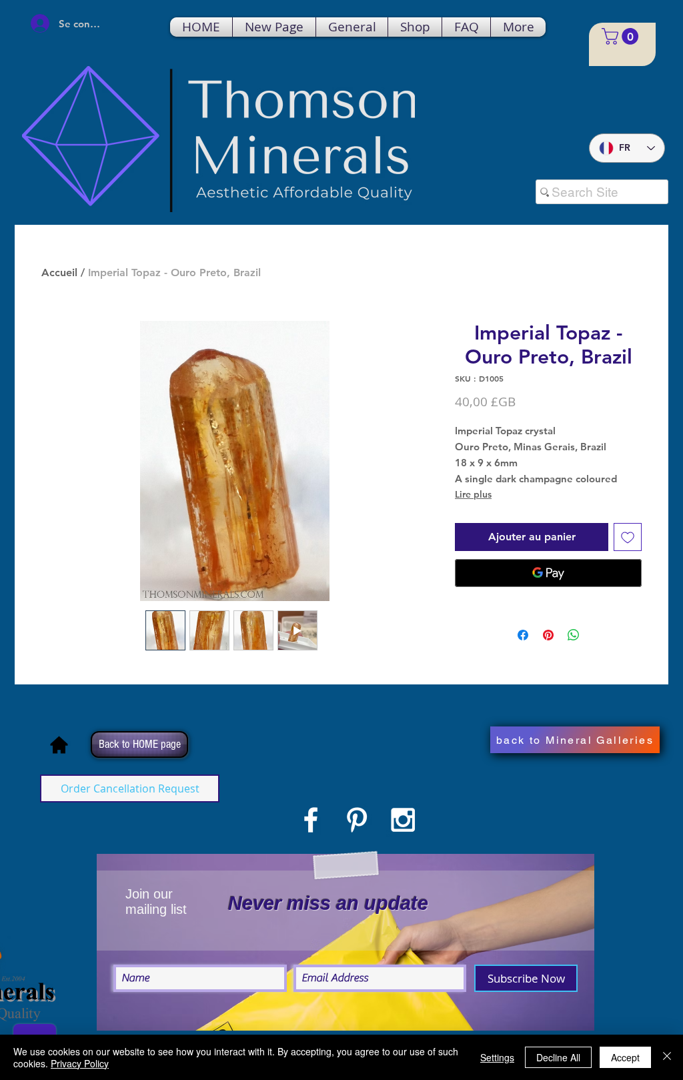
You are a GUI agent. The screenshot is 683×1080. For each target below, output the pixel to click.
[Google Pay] (548, 573)
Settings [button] (497, 1057)
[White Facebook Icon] (310, 820)
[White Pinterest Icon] (357, 820)
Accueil (59, 272)
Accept (625, 1057)
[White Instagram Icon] (403, 820)
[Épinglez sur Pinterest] (548, 635)
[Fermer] (667, 1057)
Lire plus (473, 494)
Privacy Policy (80, 1063)
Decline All (558, 1057)
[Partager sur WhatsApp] (574, 635)
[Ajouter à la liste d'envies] (628, 537)
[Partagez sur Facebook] (523, 635)
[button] (622, 36)
